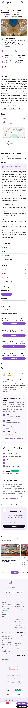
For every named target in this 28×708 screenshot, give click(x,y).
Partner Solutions (19, 619)
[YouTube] (17, 592)
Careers (3, 604)
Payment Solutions (6, 644)
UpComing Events (19, 606)
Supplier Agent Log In (7, 653)
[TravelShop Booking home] (6, 2)
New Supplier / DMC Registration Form (6, 650)
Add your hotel (5, 659)
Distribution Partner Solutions (20, 624)
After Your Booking (19, 612)
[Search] (16, 2)
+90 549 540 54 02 (21, 656)
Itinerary (17, 73)
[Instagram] (10, 592)
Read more (15, 498)
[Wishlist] (18, 2)
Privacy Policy (18, 641)
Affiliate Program (19, 621)
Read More (5, 391)
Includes (23, 73)
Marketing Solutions (20, 627)
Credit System (18, 643)
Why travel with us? (19, 610)
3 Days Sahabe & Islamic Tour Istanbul (9, 560)
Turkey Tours (15, 7)
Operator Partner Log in (7, 639)
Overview (4, 73)
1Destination (11, 563)
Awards (3, 616)
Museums (4, 614)
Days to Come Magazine (18, 603)
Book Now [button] (14, 323)
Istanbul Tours (22, 7)
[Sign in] (21, 2)
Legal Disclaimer (19, 639)
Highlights (10, 73)
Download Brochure (15, 150)
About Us (4, 602)
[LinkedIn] (21, 592)
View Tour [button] (14, 572)
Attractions (4, 612)
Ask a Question (14, 526)
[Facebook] (6, 592)
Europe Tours (8, 7)
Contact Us (17, 651)
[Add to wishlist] (18, 546)
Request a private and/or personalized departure (14, 439)
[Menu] (25, 2)
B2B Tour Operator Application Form (6, 635)
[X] (14, 592)
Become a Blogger (6, 608)
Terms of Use (18, 637)
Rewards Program (19, 635)
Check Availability (22, 703)
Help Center (18, 653)
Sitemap (17, 645)
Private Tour (8, 294)
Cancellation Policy (19, 614)
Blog (3, 606)
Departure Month (6, 306)
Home (2, 7)
